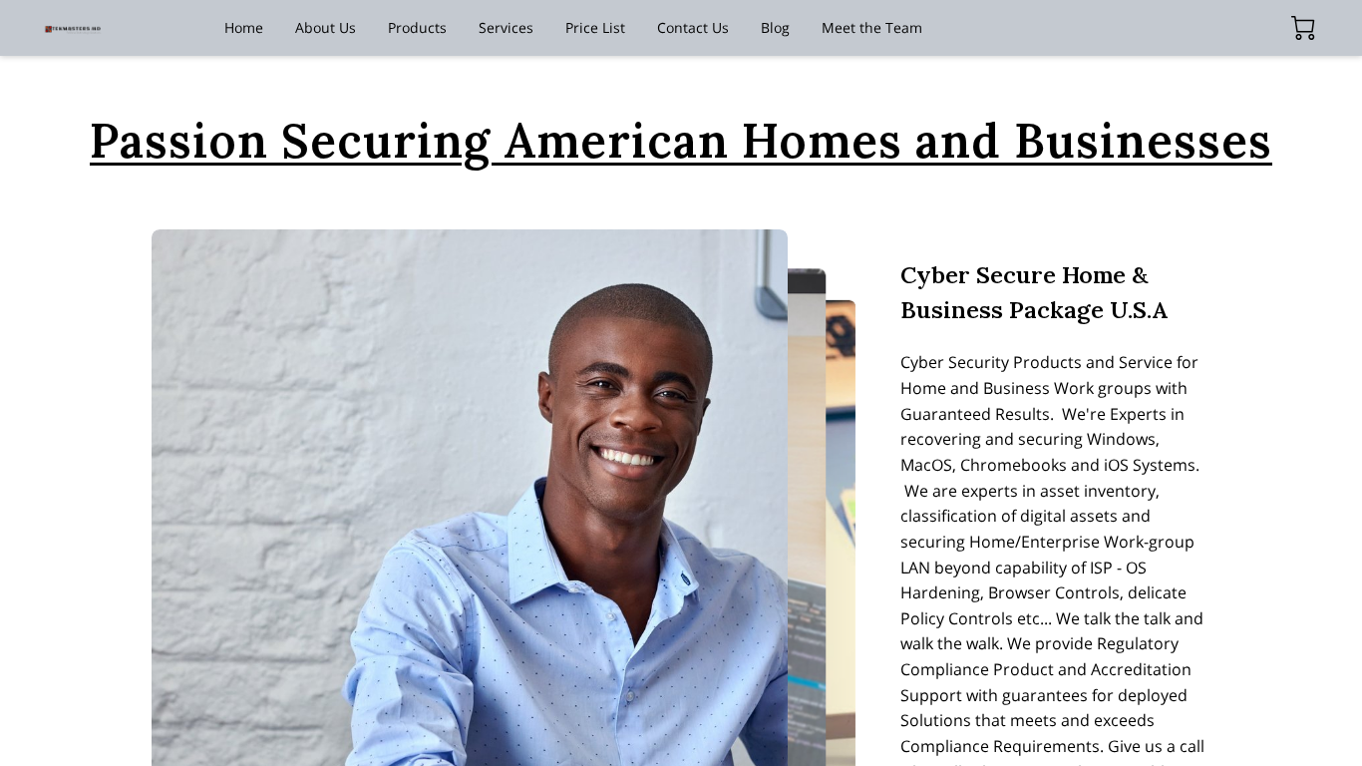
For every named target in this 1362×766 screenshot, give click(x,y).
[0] (1303, 28)
